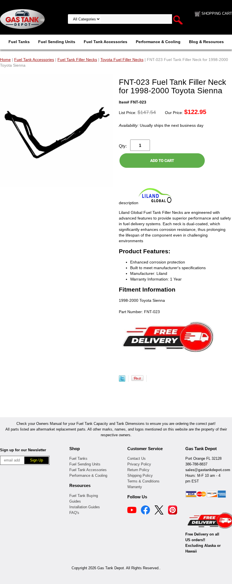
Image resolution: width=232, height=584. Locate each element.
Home (5, 59)
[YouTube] (131, 510)
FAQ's (74, 513)
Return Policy (138, 470)
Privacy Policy (139, 464)
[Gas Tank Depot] (22, 18)
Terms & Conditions (143, 481)
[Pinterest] (172, 510)
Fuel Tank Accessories (105, 41)
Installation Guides (84, 507)
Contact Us (136, 458)
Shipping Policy (140, 475)
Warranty (134, 487)
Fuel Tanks (19, 41)
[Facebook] (145, 510)
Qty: (123, 146)
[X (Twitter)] (159, 510)
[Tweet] (122, 380)
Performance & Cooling (158, 41)
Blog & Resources (206, 41)
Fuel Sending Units (56, 41)
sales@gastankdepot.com (207, 470)
